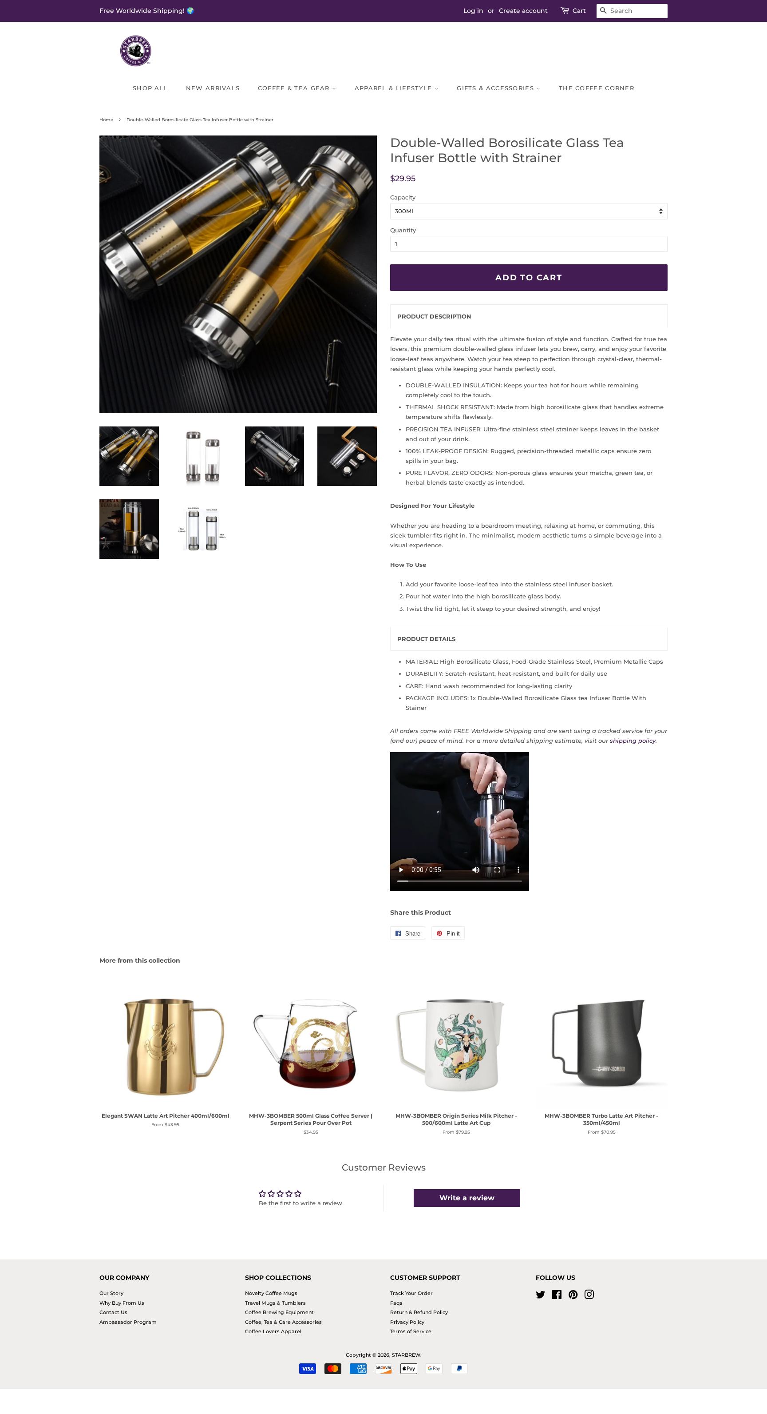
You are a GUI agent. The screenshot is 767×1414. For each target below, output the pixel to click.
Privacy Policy (407, 1322)
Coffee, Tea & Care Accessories (283, 1322)
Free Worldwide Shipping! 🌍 (146, 11)
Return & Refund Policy (419, 1312)
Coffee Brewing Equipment (279, 1312)
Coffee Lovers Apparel (273, 1331)
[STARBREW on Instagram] (589, 1297)
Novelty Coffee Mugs (271, 1293)
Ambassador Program (128, 1322)
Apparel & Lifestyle (395, 88)
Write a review (466, 1198)
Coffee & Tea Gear (295, 88)
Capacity (402, 197)
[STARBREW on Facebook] (557, 1297)
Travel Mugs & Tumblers (275, 1303)
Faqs (396, 1303)
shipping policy (633, 740)
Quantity (403, 230)
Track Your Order (411, 1293)
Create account (523, 11)
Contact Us (113, 1312)
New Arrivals (213, 88)
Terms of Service (410, 1331)
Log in (473, 11)
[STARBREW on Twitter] (541, 1297)
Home (106, 119)
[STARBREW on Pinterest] (573, 1297)
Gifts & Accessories (496, 88)
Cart (579, 11)
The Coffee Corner (596, 88)
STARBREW (406, 1355)
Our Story (111, 1293)
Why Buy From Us (121, 1303)
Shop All (150, 88)
